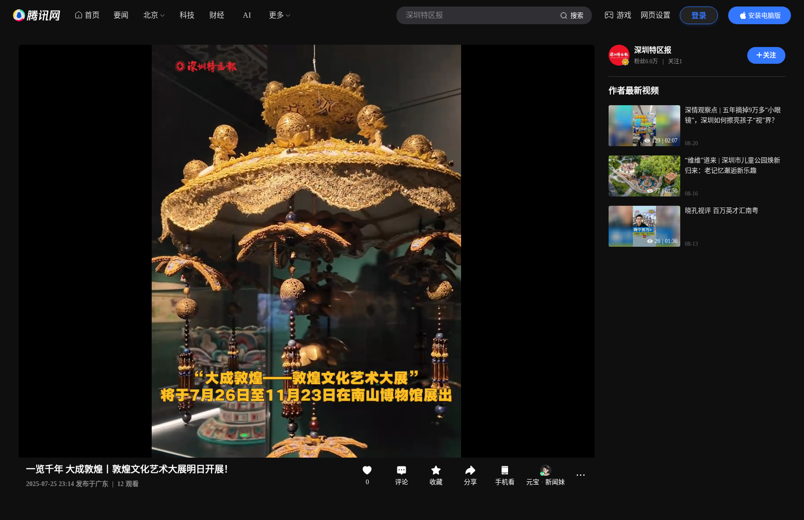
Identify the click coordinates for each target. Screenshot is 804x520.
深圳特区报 (652, 50)
